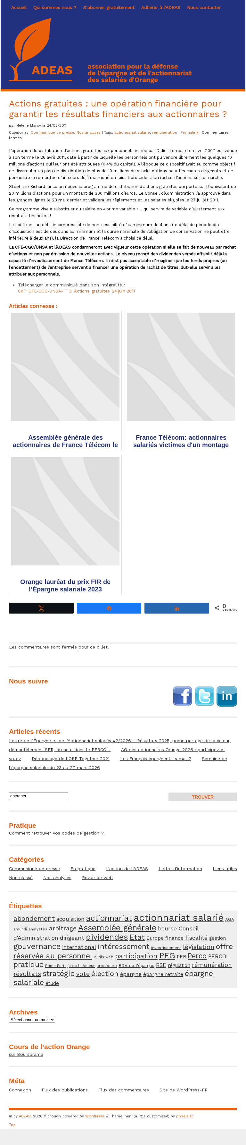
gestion (217, 938)
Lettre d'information (180, 868)
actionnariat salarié (132, 133)
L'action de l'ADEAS (127, 868)
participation (136, 956)
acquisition (70, 919)
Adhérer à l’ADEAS (160, 7)
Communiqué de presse (52, 133)
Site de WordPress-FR (184, 1089)
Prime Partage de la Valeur (70, 965)
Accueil (19, 7)
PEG (167, 955)
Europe (155, 938)
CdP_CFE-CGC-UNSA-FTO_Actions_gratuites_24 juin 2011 (76, 291)
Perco (197, 956)
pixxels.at (184, 1116)
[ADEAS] (100, 81)
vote (83, 974)
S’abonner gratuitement (109, 7)
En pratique (82, 868)
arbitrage (63, 928)
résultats (27, 974)
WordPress (95, 1116)
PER (181, 957)
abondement (34, 918)
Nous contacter (204, 7)
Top (12, 1125)
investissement (166, 947)
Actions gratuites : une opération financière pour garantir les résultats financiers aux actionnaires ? (118, 108)
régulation (179, 965)
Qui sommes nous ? (55, 7)
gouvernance (37, 946)
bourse (167, 928)
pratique (28, 964)
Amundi (20, 929)
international (79, 947)
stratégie (59, 973)
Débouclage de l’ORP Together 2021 (71, 758)
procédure (106, 965)
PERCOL (218, 956)
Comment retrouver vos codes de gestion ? (56, 832)
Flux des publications (65, 1089)
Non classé (21, 877)
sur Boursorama (26, 1054)
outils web (103, 957)
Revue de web (97, 877)
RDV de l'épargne (136, 965)
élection (105, 974)
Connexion (20, 1089)
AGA (229, 919)
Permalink (190, 133)
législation (198, 947)
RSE (161, 965)
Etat (137, 937)
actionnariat (109, 918)
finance (174, 938)
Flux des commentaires (123, 1089)
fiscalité (196, 938)
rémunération (164, 133)
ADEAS (25, 1116)
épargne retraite (163, 974)
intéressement (124, 946)
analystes (38, 929)
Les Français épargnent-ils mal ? (155, 758)
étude (52, 983)
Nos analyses (89, 133)
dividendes (107, 937)
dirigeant (72, 937)
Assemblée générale (117, 927)
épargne (131, 974)
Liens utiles (225, 868)
